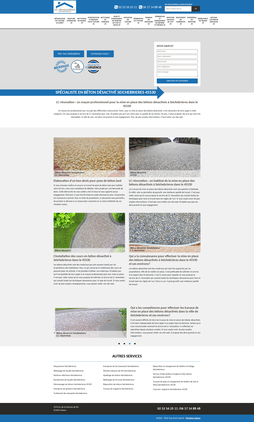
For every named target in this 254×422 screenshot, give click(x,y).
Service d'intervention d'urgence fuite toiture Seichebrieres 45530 (172, 375)
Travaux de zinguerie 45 (148, 21)
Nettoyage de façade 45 (81, 21)
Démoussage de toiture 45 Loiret (59, 21)
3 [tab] (129, 343)
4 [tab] (135, 343)
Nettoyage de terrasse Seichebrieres (118, 380)
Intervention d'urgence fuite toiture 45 (93, 21)
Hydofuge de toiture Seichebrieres (118, 375)
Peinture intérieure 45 (71, 21)
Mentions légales (193, 418)
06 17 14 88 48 (151, 7)
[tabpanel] (127, 323)
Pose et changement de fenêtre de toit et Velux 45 (116, 21)
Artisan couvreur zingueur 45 (213, 21)
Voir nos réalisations (69, 54)
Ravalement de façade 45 (203, 21)
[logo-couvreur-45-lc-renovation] (65, 7)
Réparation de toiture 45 (138, 21)
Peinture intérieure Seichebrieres (68, 375)
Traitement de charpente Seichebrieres (70, 393)
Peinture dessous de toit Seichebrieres (119, 371)
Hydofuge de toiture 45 (128, 21)
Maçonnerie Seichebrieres (65, 366)
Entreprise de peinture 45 (191, 21)
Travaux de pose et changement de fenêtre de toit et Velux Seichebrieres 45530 (175, 383)
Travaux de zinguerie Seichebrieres (118, 389)
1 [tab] (119, 343)
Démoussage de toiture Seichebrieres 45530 (73, 384)
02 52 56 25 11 (127, 7)
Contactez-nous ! (100, 54)
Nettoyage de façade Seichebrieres (69, 371)
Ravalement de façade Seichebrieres (69, 380)
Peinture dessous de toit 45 (170, 21)
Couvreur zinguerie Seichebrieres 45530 (170, 389)
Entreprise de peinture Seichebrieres (69, 389)
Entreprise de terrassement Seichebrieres (121, 366)
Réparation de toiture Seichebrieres (118, 384)
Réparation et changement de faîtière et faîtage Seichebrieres (173, 368)
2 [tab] (124, 343)
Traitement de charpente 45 (181, 21)
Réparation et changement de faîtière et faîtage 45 (159, 21)
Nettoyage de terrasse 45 (105, 21)
